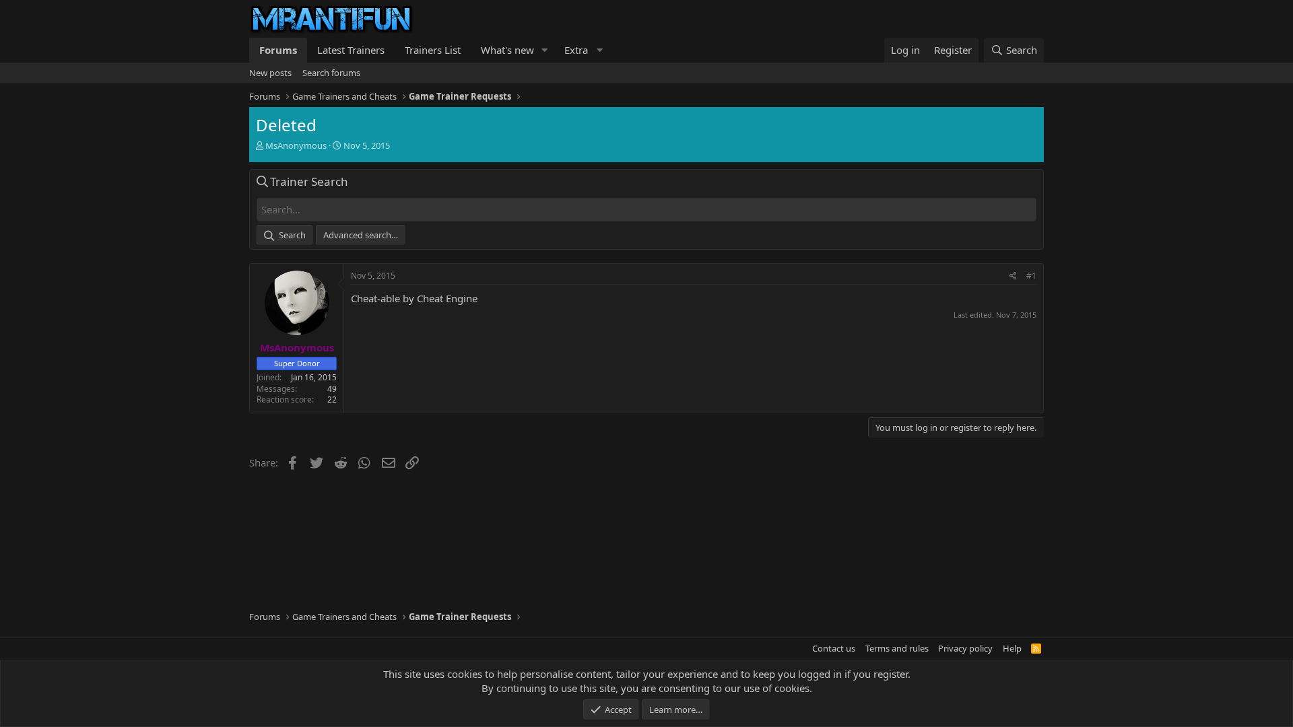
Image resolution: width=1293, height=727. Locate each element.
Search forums (331, 73)
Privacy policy (965, 648)
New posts (270, 73)
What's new (507, 50)
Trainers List (433, 50)
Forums (278, 50)
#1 (1031, 275)
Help (1012, 648)
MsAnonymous (296, 145)
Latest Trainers (351, 50)
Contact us (833, 648)
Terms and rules (897, 648)
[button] (544, 50)
